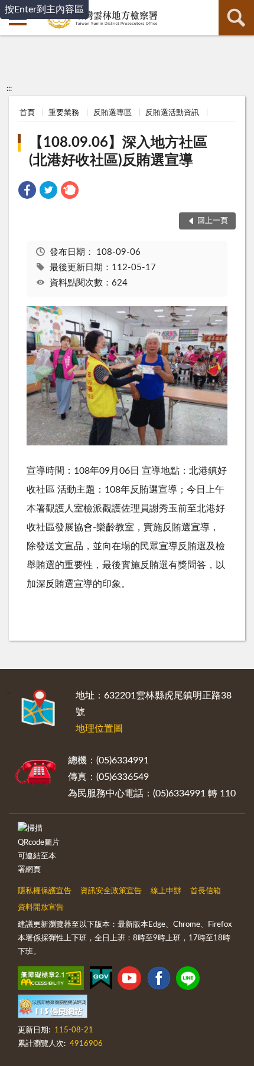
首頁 (27, 113)
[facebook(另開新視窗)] (159, 980)
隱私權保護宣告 (44, 891)
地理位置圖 (99, 728)
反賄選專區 (112, 113)
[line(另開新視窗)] (188, 980)
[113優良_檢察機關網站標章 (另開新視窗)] (52, 1009)
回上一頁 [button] (212, 221)
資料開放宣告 (41, 907)
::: (9, 88)
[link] (27, 192)
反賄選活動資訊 (172, 113)
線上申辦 (166, 891)
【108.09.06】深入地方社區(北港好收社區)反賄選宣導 (118, 152)
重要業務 (63, 113)
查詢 (236, 17)
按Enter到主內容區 (44, 9)
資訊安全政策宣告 (111, 891)
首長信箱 (205, 891)
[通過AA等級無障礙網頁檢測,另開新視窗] (51, 980)
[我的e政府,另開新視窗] (101, 980)
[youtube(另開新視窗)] (129, 980)
